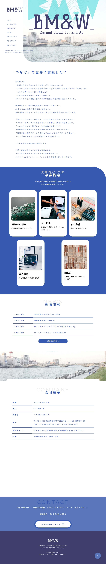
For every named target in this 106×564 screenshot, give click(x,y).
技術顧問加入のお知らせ (44, 320)
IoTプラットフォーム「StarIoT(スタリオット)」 (55, 327)
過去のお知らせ (53, 341)
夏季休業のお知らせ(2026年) (47, 314)
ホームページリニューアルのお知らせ (50, 333)
